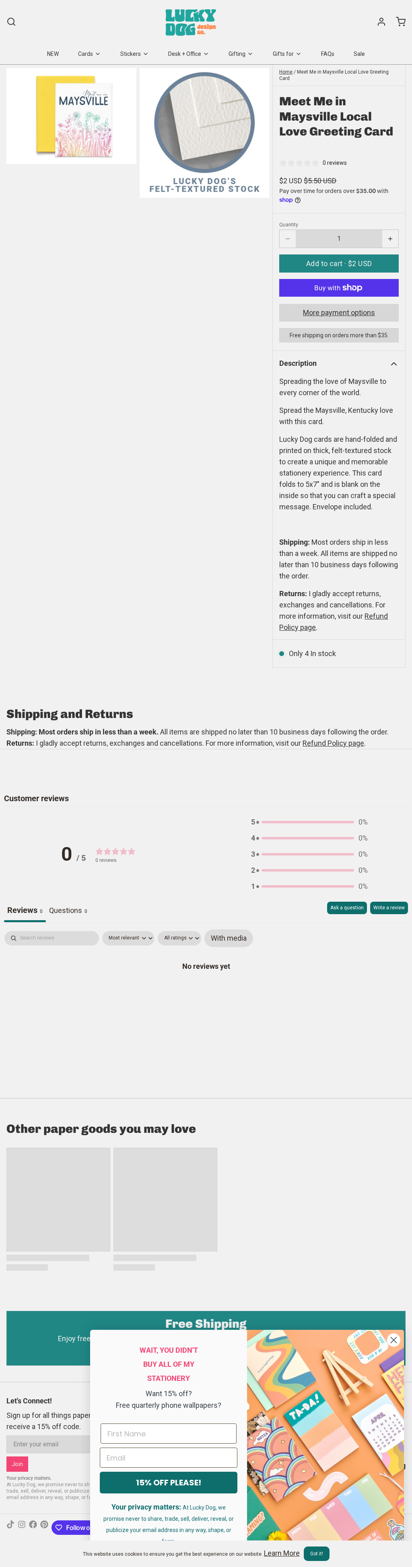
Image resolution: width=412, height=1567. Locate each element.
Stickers (130, 54)
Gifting (237, 54)
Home (286, 72)
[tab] (68, 912)
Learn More (282, 1553)
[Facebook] (33, 1527)
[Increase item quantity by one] (390, 239)
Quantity (288, 225)
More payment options (339, 312)
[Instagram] (22, 1527)
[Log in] (378, 22)
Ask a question (347, 908)
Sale (359, 54)
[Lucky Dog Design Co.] (192, 21)
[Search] (11, 22)
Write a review (389, 908)
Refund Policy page (333, 743)
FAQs (327, 54)
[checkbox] (228, 938)
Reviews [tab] (25, 910)
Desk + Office (184, 54)
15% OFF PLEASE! (168, 1482)
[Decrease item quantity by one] (288, 239)
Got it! (316, 1554)
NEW (53, 54)
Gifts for (283, 54)
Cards (85, 54)
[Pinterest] (44, 1527)
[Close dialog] (394, 1340)
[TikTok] (10, 1527)
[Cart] (397, 22)
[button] (339, 263)
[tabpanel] (206, 991)
